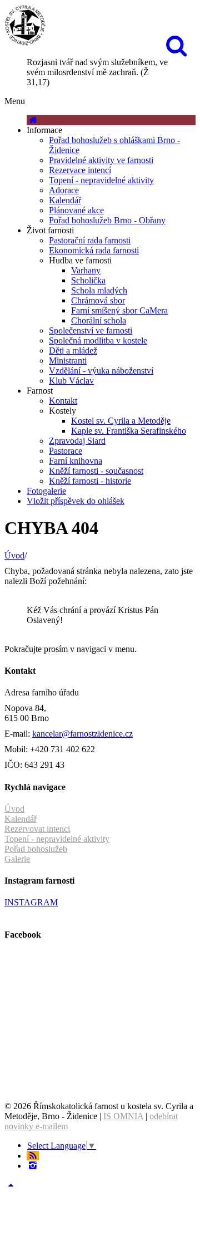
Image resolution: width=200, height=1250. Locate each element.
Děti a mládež (73, 350)
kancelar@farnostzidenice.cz (82, 733)
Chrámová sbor (98, 300)
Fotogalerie (46, 491)
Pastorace (65, 450)
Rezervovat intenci (37, 829)
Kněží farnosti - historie (90, 481)
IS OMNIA (123, 1116)
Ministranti (68, 360)
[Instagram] (33, 1165)
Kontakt (63, 400)
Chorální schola (98, 320)
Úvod (14, 555)
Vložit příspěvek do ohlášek (75, 501)
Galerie (17, 859)
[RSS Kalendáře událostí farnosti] (33, 1155)
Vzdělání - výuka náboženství (101, 370)
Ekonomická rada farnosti (94, 250)
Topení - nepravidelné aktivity (101, 180)
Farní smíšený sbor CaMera (119, 310)
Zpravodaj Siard (77, 440)
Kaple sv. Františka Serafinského (128, 430)
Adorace (64, 190)
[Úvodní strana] (33, 120)
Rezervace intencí (80, 170)
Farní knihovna (75, 460)
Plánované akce (76, 210)
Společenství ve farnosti (90, 330)
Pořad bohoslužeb (35, 849)
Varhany (86, 270)
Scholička (88, 280)
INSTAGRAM (31, 902)
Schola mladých (99, 290)
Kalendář (65, 200)
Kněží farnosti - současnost (96, 471)
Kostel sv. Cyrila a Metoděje (121, 420)
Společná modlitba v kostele (98, 340)
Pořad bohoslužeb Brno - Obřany (107, 220)
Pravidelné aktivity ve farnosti (101, 160)
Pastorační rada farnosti (90, 240)
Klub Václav (71, 380)
